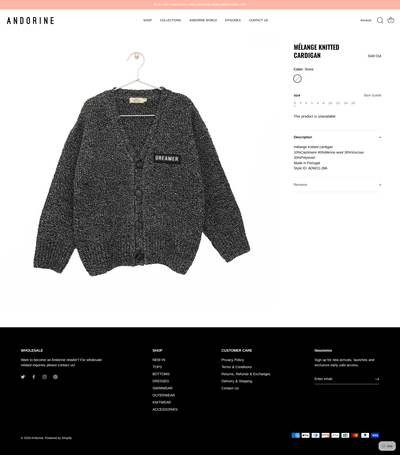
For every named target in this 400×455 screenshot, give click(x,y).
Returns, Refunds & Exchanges (245, 374)
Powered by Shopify (58, 438)
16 (353, 103)
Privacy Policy (232, 360)
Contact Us (230, 388)
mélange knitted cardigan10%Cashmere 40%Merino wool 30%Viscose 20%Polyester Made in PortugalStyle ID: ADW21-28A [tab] (329, 157)
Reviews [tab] (300, 185)
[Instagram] (44, 377)
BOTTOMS (161, 374)
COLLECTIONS (170, 20)
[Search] (380, 20)
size (337, 95)
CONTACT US (258, 20)
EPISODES (233, 20)
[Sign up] (377, 379)
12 (338, 103)
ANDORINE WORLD (203, 20)
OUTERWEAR (163, 395)
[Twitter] (23, 377)
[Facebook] (34, 377)
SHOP (147, 20)
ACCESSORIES (165, 409)
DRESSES (160, 381)
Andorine (37, 438)
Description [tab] (303, 137)
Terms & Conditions (236, 367)
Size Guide (372, 95)
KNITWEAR (161, 402)
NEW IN (158, 360)
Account (365, 20)
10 (330, 103)
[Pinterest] (55, 377)
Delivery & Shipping (236, 381)
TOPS (157, 367)
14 (346, 103)
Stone (297, 78)
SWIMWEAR (162, 388)
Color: (304, 69)
